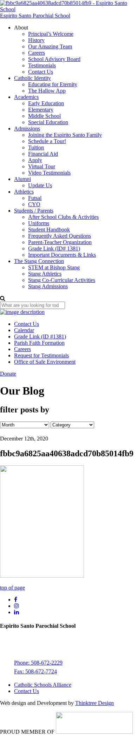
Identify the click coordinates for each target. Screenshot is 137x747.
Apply (35, 160)
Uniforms (38, 223)
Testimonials (42, 65)
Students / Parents (33, 211)
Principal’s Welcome (50, 34)
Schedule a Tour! (47, 141)
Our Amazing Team (50, 46)
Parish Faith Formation (39, 343)
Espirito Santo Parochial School (35, 16)
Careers (36, 53)
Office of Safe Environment (45, 362)
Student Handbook (49, 230)
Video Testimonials (49, 173)
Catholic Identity (32, 78)
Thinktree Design (94, 703)
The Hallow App (47, 91)
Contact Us (40, 72)
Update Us (40, 185)
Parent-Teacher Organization (60, 242)
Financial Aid (43, 154)
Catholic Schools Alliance (42, 685)
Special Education (48, 122)
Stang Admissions (48, 286)
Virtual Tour (41, 166)
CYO (34, 204)
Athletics (24, 192)
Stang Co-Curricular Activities (61, 280)
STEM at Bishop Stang (54, 267)
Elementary (40, 110)
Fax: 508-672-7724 (35, 671)
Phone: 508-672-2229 (38, 663)
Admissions (27, 129)
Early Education (46, 103)
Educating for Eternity (52, 84)
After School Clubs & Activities (63, 217)
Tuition (36, 147)
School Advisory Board (54, 59)
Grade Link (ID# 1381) (54, 248)
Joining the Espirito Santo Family (65, 135)
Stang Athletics (44, 274)
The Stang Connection (39, 261)
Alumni (22, 179)
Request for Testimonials (41, 355)
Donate (8, 374)
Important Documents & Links (62, 255)
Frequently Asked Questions (59, 236)
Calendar (24, 330)
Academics (26, 97)
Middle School (44, 116)
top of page (12, 588)
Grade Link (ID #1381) (40, 336)
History (36, 40)
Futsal (34, 198)
